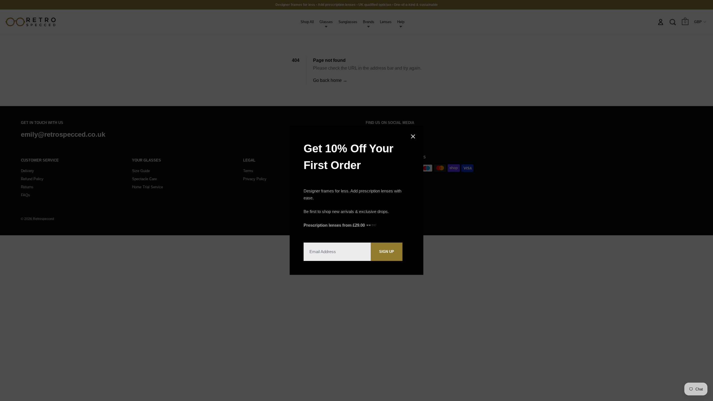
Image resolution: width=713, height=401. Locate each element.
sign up (386, 252)
